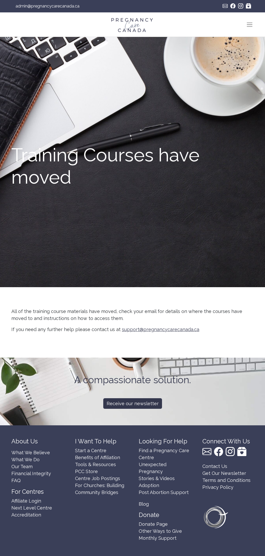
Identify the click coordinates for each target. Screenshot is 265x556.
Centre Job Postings (97, 478)
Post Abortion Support (164, 492)
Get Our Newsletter (224, 473)
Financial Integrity (31, 473)
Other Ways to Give (160, 531)
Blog (144, 504)
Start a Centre (90, 450)
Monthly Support (157, 538)
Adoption (149, 485)
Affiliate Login (26, 501)
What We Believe (30, 452)
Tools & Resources (95, 464)
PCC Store (86, 471)
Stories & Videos (157, 478)
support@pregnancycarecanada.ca (160, 329)
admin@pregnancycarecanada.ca (47, 6)
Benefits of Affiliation (97, 457)
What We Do (25, 459)
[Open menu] (249, 24)
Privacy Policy (217, 487)
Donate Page (153, 524)
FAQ (16, 480)
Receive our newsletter (133, 403)
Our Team (22, 466)
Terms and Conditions (226, 480)
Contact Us (214, 466)
